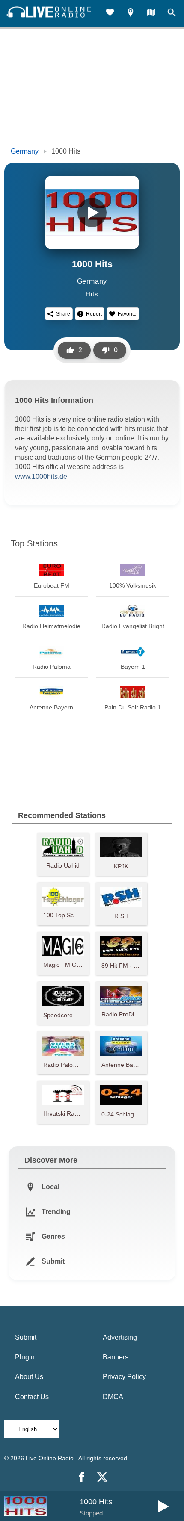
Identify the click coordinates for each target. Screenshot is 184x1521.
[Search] (171, 13)
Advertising (120, 1337)
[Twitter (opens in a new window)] (102, 1477)
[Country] (151, 13)
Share (63, 314)
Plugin (25, 1357)
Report (94, 314)
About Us (29, 1376)
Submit (25, 1337)
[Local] (130, 13)
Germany (25, 151)
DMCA (113, 1396)
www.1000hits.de (41, 476)
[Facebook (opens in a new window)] (81, 1477)
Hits (92, 294)
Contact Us (32, 1396)
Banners (115, 1357)
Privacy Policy (124, 1376)
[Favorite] (110, 13)
